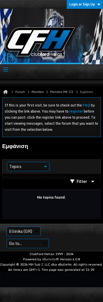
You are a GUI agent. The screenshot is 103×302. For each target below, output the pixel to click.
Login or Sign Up (82, 4)
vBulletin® (50, 259)
